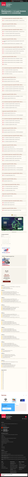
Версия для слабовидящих (21, 1)
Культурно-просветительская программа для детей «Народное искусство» (22, 468)
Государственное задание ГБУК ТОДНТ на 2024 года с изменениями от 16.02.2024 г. (13, 62)
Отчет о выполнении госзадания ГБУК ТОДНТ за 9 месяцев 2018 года (12, 160)
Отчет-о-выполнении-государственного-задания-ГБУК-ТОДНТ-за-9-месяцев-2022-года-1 (14, 86)
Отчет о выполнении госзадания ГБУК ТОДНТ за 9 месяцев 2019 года (12, 139)
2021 (3, 378)
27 (5, 243)
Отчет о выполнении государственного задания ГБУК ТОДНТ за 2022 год (10, 314)
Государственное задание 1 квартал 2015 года (9, 202)
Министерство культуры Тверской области (6, 427)
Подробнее (3, 475)
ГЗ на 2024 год (5, 64)
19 (4, 242)
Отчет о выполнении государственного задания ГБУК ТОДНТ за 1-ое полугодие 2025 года (14, 31)
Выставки (2, 465)
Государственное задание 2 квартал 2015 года (9, 204)
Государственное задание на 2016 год (6, 357)
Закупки (2, 444)
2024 (3, 374)
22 (8, 242)
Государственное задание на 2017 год (6, 351)
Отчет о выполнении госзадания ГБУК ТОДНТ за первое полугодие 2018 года (12, 158)
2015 (3, 387)
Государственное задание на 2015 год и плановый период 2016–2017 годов (12, 210)
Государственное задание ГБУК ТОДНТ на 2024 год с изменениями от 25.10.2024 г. (13, 58)
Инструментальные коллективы (13, 467)
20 (5, 242)
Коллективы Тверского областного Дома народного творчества (8, 438)
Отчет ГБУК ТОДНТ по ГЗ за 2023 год (8, 73)
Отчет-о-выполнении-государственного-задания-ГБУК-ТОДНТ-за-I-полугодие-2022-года (14, 88)
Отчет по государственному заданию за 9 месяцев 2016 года (11, 188)
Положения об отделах (4, 452)
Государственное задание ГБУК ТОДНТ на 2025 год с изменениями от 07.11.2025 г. (13, 43)
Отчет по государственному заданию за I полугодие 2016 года (11, 186)
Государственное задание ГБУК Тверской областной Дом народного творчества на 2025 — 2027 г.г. (14, 41)
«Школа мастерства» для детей (22, 465)
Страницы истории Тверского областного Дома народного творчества (9, 434)
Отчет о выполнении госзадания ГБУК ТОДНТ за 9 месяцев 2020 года (12, 122)
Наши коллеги (3, 446)
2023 (3, 375)
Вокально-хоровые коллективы (13, 466)
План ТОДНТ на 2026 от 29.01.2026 (6, 287)
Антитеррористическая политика (5, 440)
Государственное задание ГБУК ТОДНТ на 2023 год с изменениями (11, 81)
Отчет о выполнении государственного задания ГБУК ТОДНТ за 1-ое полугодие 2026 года (14, 20)
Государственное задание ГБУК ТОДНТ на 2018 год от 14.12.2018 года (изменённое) (13, 169)
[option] (5, 400)
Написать (6, 408)
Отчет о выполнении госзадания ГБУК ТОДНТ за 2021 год (10, 107)
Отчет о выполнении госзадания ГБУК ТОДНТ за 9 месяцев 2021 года (12, 105)
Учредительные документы (4, 451)
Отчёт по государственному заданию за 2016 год (9, 190)
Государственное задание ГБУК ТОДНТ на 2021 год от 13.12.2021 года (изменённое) (11, 324)
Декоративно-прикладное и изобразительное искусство (13, 472)
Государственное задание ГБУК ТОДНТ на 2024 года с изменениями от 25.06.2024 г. (13, 60)
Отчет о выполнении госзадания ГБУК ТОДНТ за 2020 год (10, 124)
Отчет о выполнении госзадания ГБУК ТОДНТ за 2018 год (8, 343)
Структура (2, 435)
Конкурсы (2, 464)
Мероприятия (20, 469)
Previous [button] (23, 395)
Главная (2, 9)
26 (4, 243)
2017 (3, 384)
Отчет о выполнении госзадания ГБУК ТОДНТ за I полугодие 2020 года (12, 120)
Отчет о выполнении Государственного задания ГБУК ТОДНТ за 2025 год (12, 35)
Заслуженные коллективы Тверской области (13, 463)
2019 (3, 381)
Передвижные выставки (21, 464)
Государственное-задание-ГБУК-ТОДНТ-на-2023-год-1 (10, 79)
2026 (3, 371)
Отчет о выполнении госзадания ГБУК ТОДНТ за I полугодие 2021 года (12, 103)
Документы (5, 9)
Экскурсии (20, 463)
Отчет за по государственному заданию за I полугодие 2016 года (9, 355)
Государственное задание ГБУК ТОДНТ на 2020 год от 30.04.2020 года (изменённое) (11, 331)
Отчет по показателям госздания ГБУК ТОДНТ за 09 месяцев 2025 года (12, 33)
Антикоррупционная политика (4, 439)
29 (8, 243)
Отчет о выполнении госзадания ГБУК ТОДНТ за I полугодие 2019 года (12, 137)
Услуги (2, 445)
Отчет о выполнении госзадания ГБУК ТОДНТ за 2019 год (10, 141)
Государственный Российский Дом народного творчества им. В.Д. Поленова (6, 430)
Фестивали (2, 463)
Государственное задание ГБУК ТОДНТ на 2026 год (8, 288)
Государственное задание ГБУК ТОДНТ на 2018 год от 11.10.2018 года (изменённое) (13, 167)
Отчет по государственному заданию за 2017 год (9, 175)
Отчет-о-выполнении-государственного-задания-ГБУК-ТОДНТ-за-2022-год (12, 90)
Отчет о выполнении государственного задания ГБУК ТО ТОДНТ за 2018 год (12, 156)
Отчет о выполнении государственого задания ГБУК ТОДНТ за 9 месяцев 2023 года (13, 71)
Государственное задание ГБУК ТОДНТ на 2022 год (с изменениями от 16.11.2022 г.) (13, 96)
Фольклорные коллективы (13, 470)
